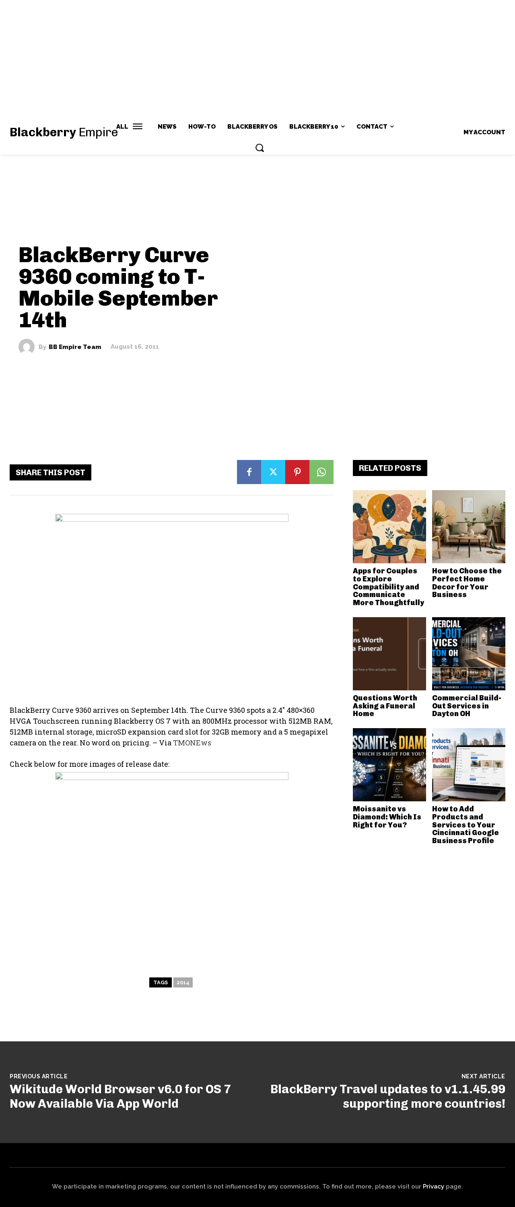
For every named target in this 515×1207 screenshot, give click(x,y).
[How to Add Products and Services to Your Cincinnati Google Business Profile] (468, 764)
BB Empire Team (75, 347)
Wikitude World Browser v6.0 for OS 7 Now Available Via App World (120, 1096)
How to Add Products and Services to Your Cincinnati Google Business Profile (465, 825)
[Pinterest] (297, 472)
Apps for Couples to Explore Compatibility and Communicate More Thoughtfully (388, 587)
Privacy (433, 1186)
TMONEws (192, 742)
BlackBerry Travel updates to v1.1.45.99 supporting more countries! (387, 1096)
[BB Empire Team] (29, 347)
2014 (183, 982)
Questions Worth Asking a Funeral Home (385, 706)
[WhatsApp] (321, 472)
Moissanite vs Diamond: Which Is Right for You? (387, 817)
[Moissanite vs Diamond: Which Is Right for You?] (389, 764)
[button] (259, 147)
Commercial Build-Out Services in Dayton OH (466, 706)
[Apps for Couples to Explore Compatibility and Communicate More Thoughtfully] (389, 526)
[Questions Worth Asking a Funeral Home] (389, 653)
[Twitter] (273, 472)
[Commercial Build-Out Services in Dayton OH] (468, 653)
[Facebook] (249, 472)
